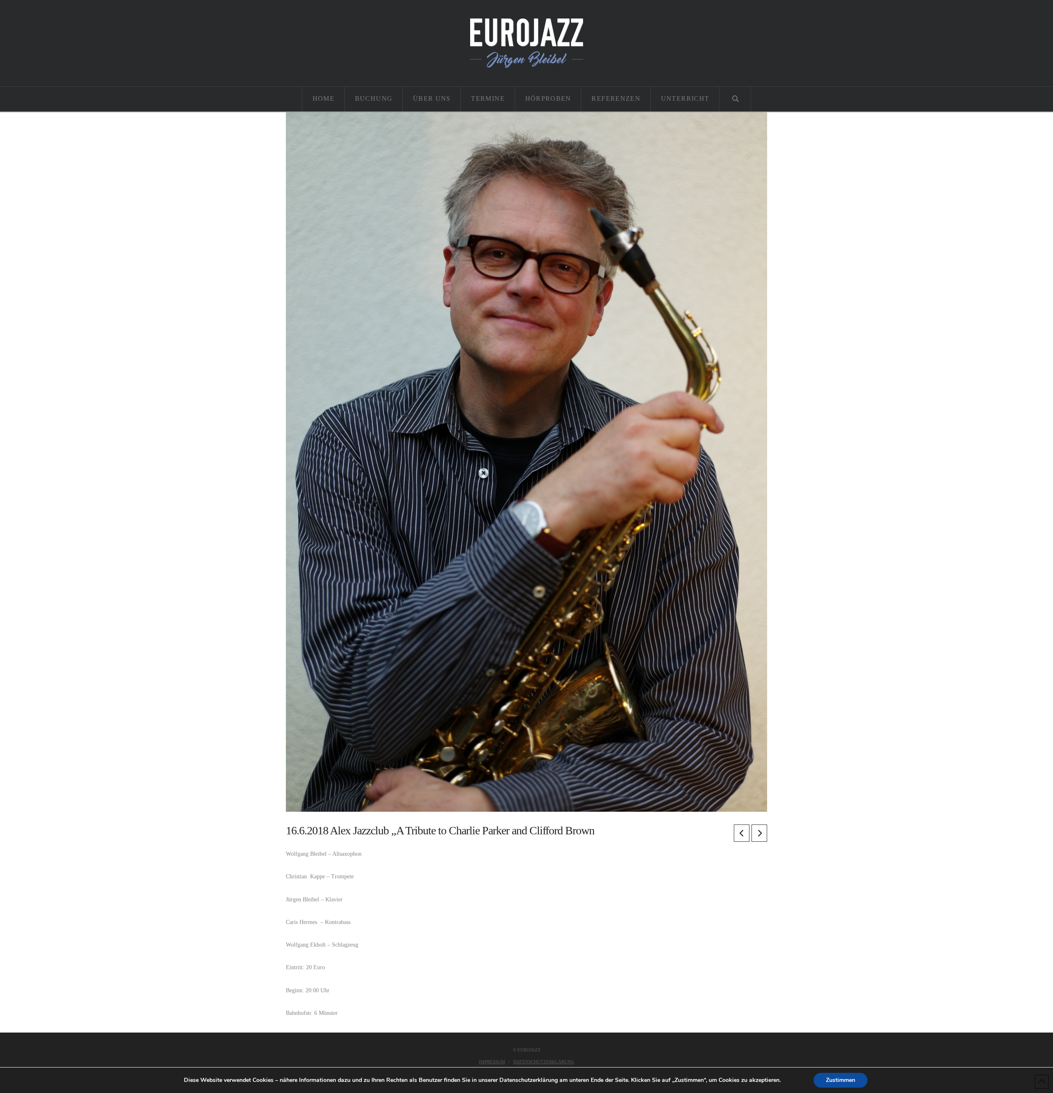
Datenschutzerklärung (543, 1061)
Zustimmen (840, 1080)
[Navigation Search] (735, 99)
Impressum (492, 1061)
